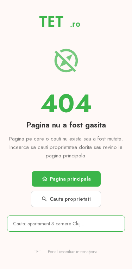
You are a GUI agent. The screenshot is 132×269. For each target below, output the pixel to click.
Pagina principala (66, 178)
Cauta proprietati (66, 198)
